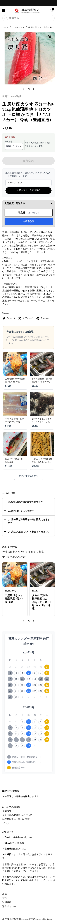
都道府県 (9, 141)
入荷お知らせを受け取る (28, 190)
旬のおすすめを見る (28, 476)
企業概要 (6, 811)
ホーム (5, 27)
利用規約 (6, 902)
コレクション (18, 27)
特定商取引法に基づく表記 (16, 819)
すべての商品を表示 (14, 557)
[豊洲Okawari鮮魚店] (27, 11)
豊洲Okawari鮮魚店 (25, 919)
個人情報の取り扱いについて (17, 815)
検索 (4, 894)
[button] (52, 11)
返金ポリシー (9, 906)
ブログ (5, 823)
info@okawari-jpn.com (22, 837)
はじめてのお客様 (11, 807)
